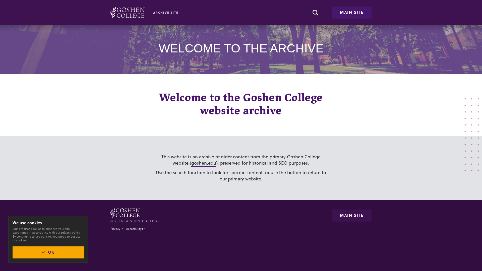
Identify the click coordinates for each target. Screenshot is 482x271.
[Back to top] (127, 12)
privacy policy (70, 232)
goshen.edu (203, 163)
